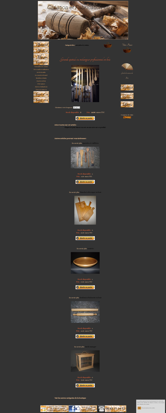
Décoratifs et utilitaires (41, 69)
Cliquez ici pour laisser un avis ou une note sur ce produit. (85, 127)
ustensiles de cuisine (82, 45)
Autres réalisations (41, 87)
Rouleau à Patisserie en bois (90, 298)
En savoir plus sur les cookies (148, 407)
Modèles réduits (41, 78)
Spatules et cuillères (90, 143)
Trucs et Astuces (41, 89)
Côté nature (41, 84)
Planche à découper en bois (90, 192)
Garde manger (90, 347)
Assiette (90, 248)
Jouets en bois (41, 81)
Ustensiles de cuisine (41, 66)
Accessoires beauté (41, 75)
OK (139, 408)
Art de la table (41, 72)
